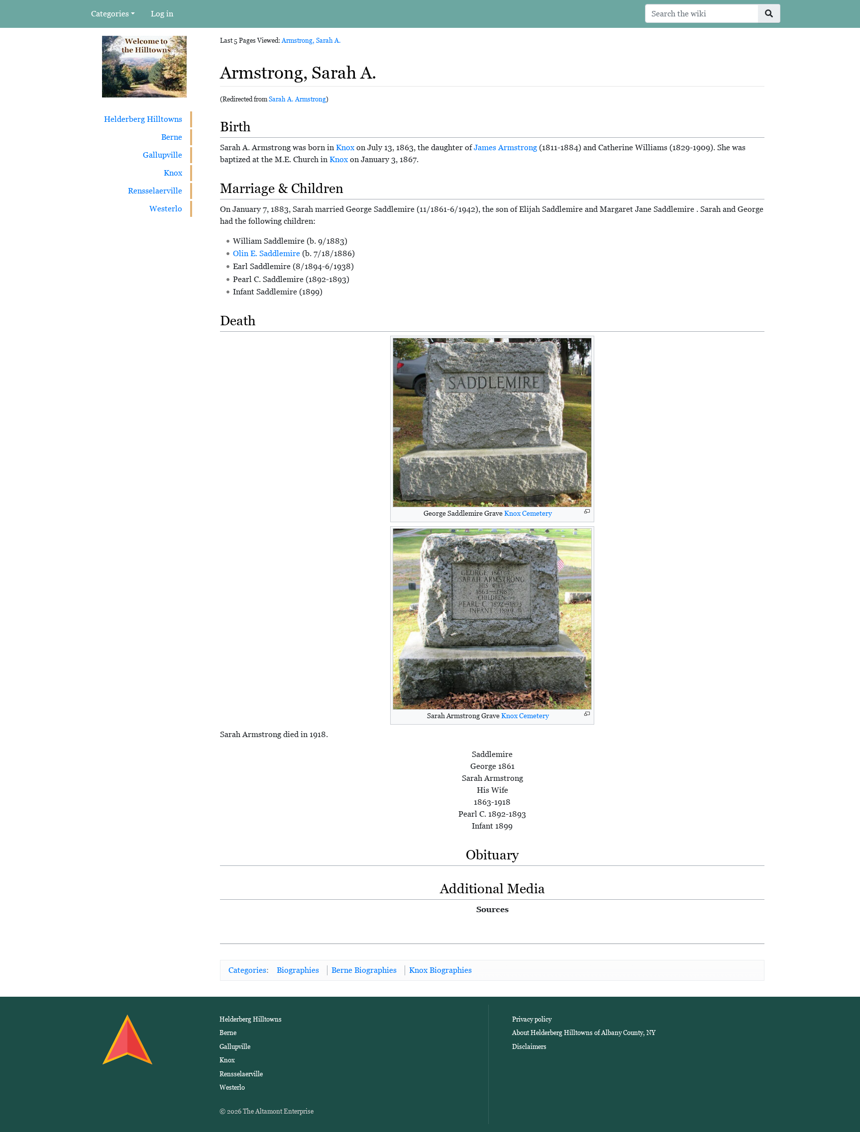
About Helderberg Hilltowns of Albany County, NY (583, 1033)
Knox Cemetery (528, 513)
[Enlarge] (587, 511)
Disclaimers (529, 1046)
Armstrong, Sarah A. (311, 40)
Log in (162, 13)
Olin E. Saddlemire (266, 253)
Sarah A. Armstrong (297, 99)
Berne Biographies (364, 970)
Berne (171, 137)
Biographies (298, 970)
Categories (110, 13)
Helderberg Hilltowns (143, 119)
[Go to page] (769, 13)
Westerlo (165, 208)
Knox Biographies (440, 970)
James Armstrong (505, 147)
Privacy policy (531, 1019)
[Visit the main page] (144, 66)
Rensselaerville (155, 190)
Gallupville (162, 155)
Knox (173, 173)
